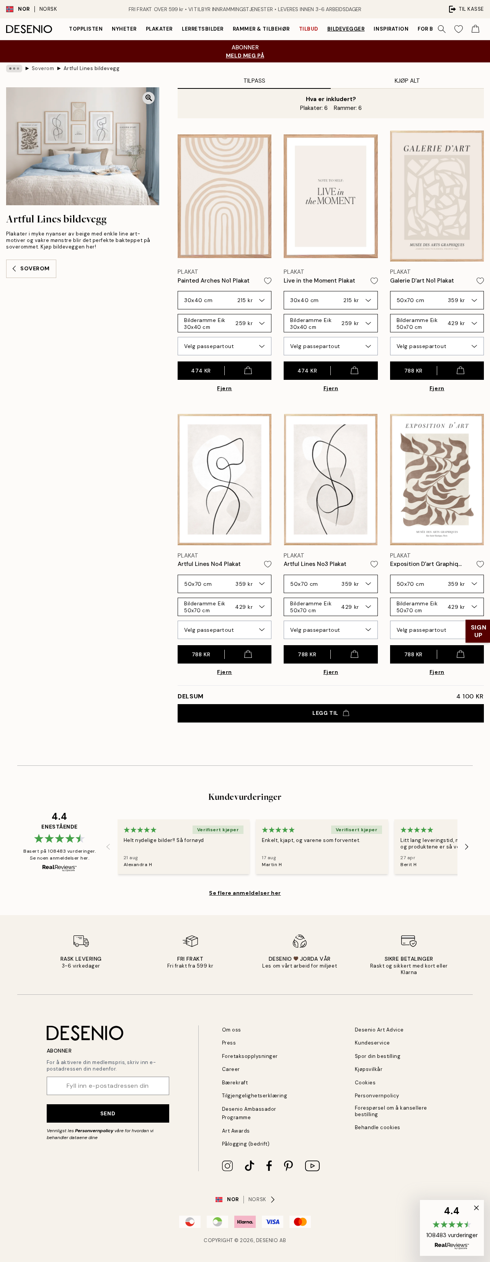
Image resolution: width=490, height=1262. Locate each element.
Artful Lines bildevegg (91, 68)
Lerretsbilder (203, 29)
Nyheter (124, 29)
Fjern (224, 388)
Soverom (43, 68)
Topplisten (86, 29)
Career (231, 1069)
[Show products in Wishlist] (458, 29)
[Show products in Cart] (475, 29)
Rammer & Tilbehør (261, 29)
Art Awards (236, 1131)
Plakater (159, 29)
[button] (452, 1228)
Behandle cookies (377, 1127)
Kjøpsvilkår (369, 1069)
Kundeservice (372, 1043)
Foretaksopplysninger (250, 1056)
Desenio (267, 1240)
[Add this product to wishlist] (267, 281)
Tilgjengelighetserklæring (254, 1095)
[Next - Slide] (467, 846)
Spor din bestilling (378, 1056)
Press (229, 1043)
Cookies (365, 1082)
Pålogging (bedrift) (246, 1144)
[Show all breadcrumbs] (14, 68)
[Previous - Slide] (108, 846)
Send (107, 1113)
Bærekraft (235, 1082)
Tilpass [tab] (254, 81)
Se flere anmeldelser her (245, 892)
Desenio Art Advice (379, 1030)
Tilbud (308, 29)
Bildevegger (346, 29)
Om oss (231, 1030)
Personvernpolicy (94, 1131)
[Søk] (441, 29)
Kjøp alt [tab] (407, 81)
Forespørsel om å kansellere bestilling (391, 1111)
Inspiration (391, 29)
